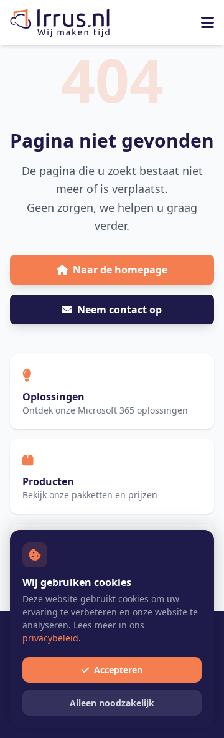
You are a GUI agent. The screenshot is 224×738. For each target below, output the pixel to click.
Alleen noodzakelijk (112, 703)
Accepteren (116, 670)
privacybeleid (50, 638)
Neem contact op (119, 309)
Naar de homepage (120, 270)
